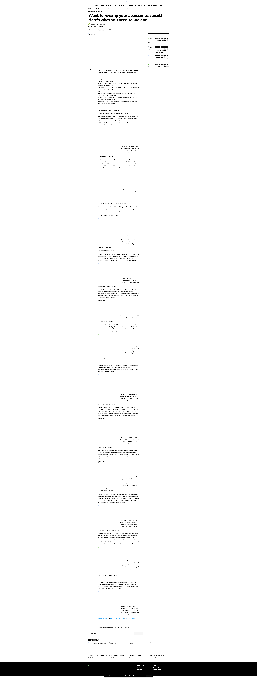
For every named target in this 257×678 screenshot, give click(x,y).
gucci (119, 618)
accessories (106, 618)
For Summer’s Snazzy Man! (116, 655)
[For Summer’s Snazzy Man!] (118, 648)
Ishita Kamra (92, 657)
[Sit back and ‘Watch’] (138, 648)
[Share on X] (94, 29)
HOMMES (99, 11)
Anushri (152, 657)
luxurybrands (113, 618)
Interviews (158, 38)
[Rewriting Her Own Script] (159, 648)
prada (126, 618)
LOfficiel (112, 657)
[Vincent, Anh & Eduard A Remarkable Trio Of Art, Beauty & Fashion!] (151, 50)
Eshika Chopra (134, 657)
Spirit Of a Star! (159, 57)
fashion (100, 618)
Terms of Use (132, 675)
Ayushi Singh (95, 24)
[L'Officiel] (128, 2)
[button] (149, 676)
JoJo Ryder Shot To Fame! (161, 66)
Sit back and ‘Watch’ (135, 655)
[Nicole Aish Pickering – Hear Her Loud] (151, 41)
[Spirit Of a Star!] (151, 58)
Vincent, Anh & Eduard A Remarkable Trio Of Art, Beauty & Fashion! (161, 50)
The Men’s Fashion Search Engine (97, 655)
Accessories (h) (92, 11)
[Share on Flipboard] (97, 29)
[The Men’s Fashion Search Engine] (97, 648)
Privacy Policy (124, 675)
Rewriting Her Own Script (157, 655)
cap (123, 618)
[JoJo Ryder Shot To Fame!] (151, 67)
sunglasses (132, 618)
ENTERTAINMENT (164, 38)
